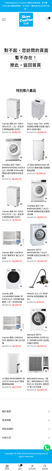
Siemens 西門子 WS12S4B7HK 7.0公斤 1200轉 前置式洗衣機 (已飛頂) (38, 254)
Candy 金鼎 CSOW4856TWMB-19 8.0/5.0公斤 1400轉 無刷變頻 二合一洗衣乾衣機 (13, 297)
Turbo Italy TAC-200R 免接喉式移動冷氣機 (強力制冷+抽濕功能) (38, 126)
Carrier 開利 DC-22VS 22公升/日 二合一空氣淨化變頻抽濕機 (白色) (13, 214)
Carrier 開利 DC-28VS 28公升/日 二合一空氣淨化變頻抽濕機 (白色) (13, 126)
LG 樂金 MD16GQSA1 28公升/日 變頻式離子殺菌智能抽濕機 (38, 167)
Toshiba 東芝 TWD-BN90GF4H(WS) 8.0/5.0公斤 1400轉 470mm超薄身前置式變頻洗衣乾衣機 (13, 170)
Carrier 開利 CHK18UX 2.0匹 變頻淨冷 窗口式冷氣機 (13, 255)
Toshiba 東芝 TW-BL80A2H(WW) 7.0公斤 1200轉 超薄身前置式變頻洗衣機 (38, 210)
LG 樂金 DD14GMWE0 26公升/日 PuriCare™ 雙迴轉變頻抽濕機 (13, 381)
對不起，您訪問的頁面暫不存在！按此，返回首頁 (26, 57)
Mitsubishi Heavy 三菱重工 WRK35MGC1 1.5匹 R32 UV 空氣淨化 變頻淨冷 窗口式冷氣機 (38, 382)
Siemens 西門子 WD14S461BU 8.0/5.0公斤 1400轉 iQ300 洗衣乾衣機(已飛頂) (38, 338)
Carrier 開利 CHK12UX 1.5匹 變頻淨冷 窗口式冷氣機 (13, 340)
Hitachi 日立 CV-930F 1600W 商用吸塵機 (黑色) (37, 296)
